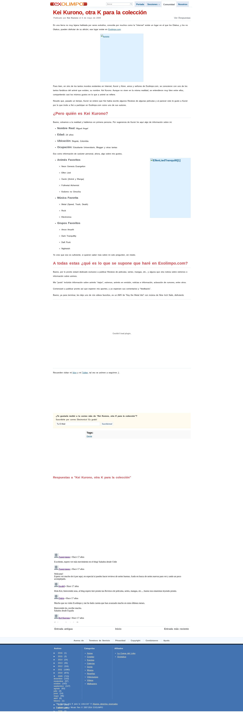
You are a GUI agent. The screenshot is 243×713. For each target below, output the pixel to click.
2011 (60, 669)
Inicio (118, 629)
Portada (140, 4)
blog (74, 372)
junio (56, 693)
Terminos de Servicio (99, 640)
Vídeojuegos (92, 677)
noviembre (58, 681)
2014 (60, 659)
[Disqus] (121, 514)
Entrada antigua (63, 629)
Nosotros (182, 4)
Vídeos (90, 680)
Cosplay (90, 657)
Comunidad (169, 4)
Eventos (90, 660)
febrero (57, 701)
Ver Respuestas (182, 18)
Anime (90, 653)
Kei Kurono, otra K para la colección (100, 12)
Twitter (85, 372)
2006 (60, 711)
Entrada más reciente (176, 629)
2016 (60, 653)
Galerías (91, 663)
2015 (60, 656)
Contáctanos (152, 640)
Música (90, 670)
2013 (60, 663)
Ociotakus (121, 657)
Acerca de (79, 640)
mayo (56, 696)
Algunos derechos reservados (105, 704)
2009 (60, 676)
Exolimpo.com (114, 29)
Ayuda (166, 640)
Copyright (135, 640)
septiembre (59, 686)
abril (56, 698)
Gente (89, 436)
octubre (57, 683)
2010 (60, 673)
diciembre (58, 678)
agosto (57, 688)
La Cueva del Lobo (126, 653)
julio (55, 691)
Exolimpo (68, 4)
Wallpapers (92, 684)
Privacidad (120, 640)
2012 (60, 666)
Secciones (153, 4)
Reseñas (91, 673)
